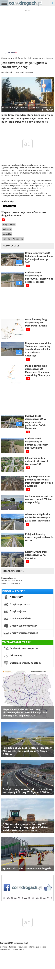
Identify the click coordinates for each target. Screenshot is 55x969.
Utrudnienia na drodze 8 (11, 580)
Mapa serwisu (6, 949)
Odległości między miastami (25, 662)
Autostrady (16, 596)
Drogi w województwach (23, 625)
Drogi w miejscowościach (23, 632)
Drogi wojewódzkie (20, 618)
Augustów (7, 234)
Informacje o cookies (37, 947)
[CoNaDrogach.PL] (25, 5)
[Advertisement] (27, 31)
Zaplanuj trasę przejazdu (23, 648)
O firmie (3, 947)
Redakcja (12, 947)
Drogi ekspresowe (19, 604)
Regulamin (22, 947)
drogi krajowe (9, 224)
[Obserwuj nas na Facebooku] (27, 900)
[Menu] (4, 3)
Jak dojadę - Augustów (10, 583)
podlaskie (7, 229)
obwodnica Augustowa (13, 239)
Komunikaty (18, 949)
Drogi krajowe (17, 611)
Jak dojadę (15, 655)
